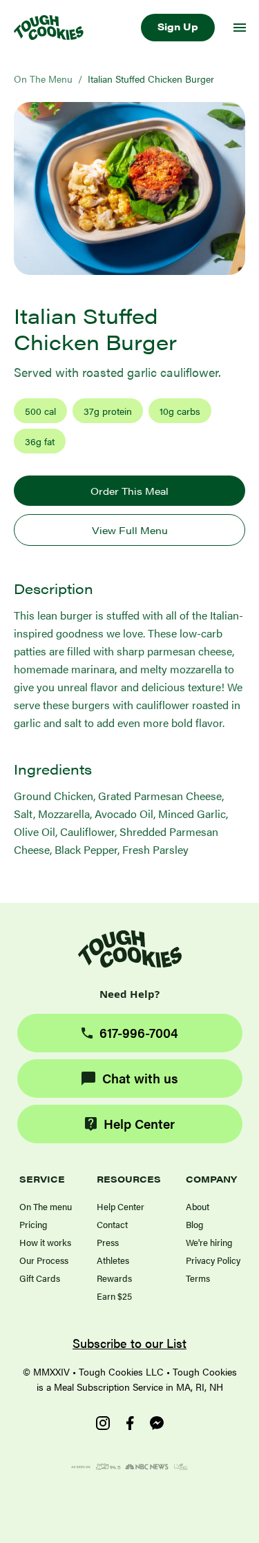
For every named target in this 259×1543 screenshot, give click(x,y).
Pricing (33, 1224)
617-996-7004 (138, 1032)
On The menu (45, 1206)
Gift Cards (39, 1278)
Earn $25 (114, 1295)
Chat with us (140, 1078)
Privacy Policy (213, 1260)
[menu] (239, 27)
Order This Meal (129, 491)
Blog (194, 1224)
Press (108, 1242)
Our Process (43, 1260)
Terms (198, 1278)
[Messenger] (156, 1423)
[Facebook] (130, 1423)
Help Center (139, 1123)
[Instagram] (103, 1423)
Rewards (114, 1278)
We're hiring (209, 1242)
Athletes (113, 1260)
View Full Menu (130, 530)
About (197, 1206)
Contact (112, 1224)
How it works (45, 1242)
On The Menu (43, 78)
